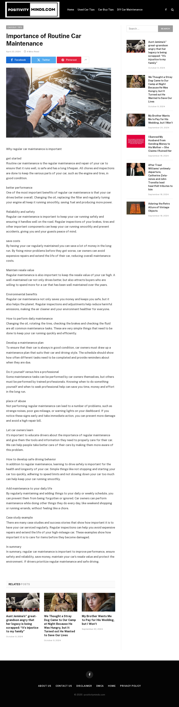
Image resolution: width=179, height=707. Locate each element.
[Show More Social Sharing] (85, 60)
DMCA (100, 686)
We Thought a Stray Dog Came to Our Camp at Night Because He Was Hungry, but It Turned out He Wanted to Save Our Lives (60, 626)
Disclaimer (84, 686)
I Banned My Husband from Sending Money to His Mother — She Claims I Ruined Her (160, 143)
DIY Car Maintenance (129, 9)
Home (70, 9)
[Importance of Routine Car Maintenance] (58, 136)
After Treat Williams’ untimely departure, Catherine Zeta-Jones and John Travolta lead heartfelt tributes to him (160, 177)
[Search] (172, 10)
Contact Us (64, 686)
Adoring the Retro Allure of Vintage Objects (159, 207)
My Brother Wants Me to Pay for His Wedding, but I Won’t (98, 620)
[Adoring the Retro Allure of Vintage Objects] (136, 208)
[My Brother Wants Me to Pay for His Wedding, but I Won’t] (98, 602)
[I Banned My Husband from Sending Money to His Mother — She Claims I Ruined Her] (136, 141)
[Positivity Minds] (32, 9)
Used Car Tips (86, 9)
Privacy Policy (130, 686)
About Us (44, 686)
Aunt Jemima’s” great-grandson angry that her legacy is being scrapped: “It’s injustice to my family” (22, 624)
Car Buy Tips (106, 9)
